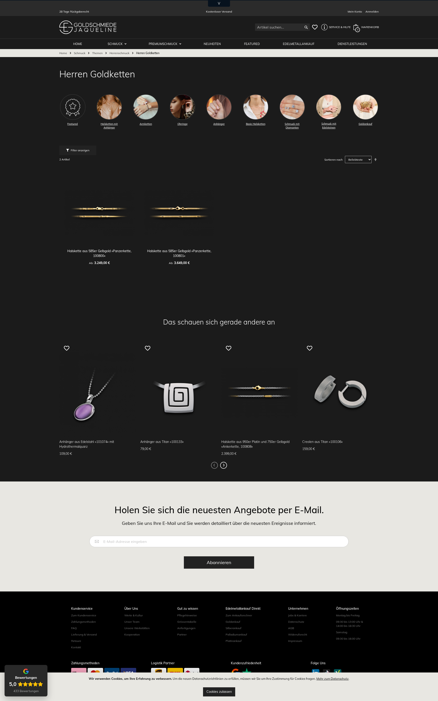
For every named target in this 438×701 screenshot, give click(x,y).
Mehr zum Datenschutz (332, 678)
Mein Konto (355, 11)
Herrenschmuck (120, 53)
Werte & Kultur (133, 615)
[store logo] (87, 27)
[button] (335, 27)
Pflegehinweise (187, 615)
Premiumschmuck (163, 44)
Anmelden (372, 11)
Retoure (76, 641)
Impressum (295, 641)
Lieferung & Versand (84, 634)
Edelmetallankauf (298, 44)
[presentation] (223, 465)
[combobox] (282, 27)
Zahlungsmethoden (83, 621)
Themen (97, 53)
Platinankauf (234, 641)
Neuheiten (212, 44)
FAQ (74, 628)
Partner (182, 634)
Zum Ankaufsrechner (239, 615)
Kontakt (76, 647)
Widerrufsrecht (297, 634)
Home (63, 53)
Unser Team (132, 621)
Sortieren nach (333, 159)
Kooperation (132, 634)
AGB (291, 628)
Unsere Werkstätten (137, 628)
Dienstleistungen (352, 44)
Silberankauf (233, 628)
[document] (219, 686)
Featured (252, 44)
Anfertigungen (186, 628)
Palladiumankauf (236, 634)
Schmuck (115, 44)
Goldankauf (233, 621)
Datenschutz (296, 621)
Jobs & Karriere (297, 615)
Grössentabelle (186, 621)
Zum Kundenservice (83, 615)
